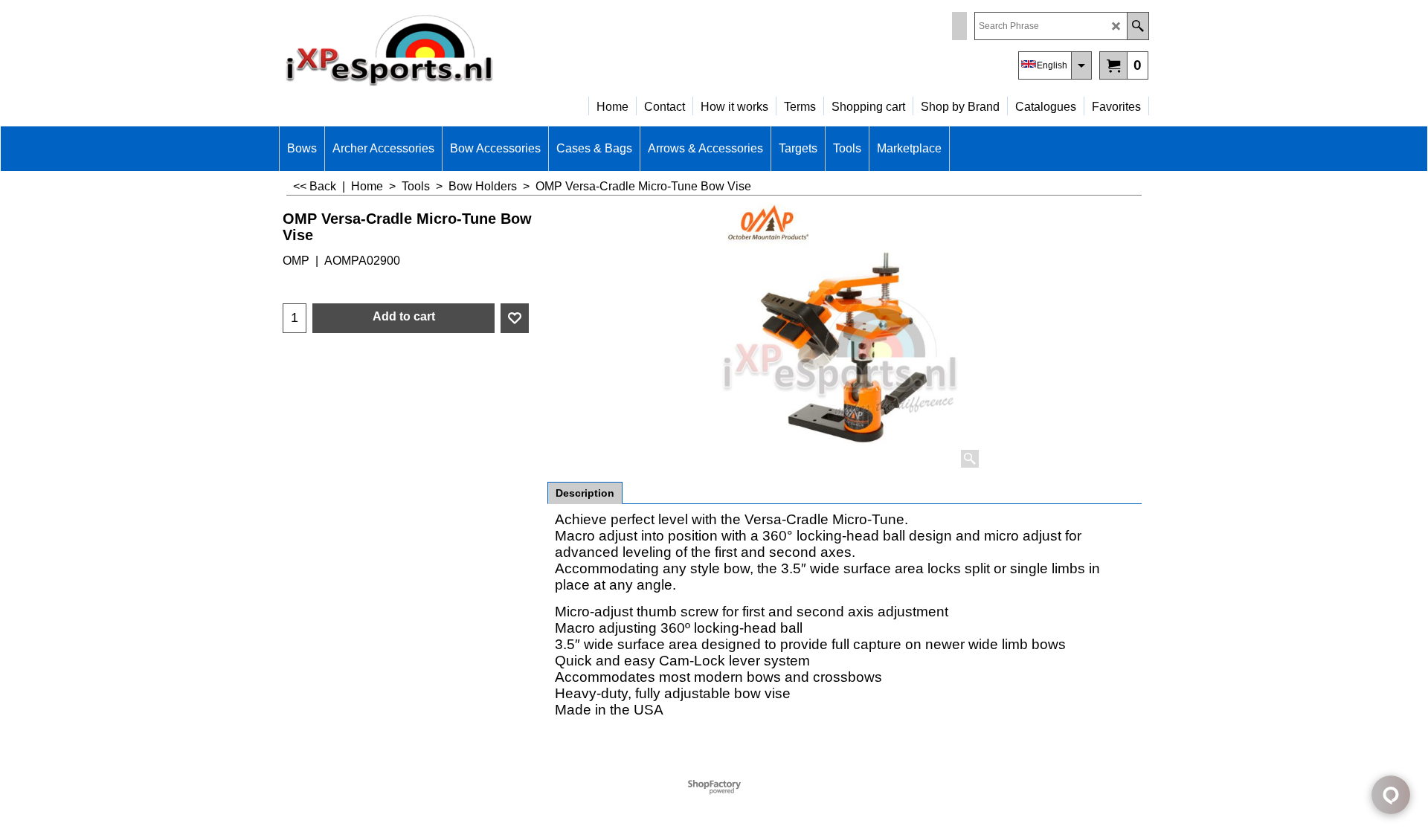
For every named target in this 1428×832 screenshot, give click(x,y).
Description (585, 493)
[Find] (1137, 26)
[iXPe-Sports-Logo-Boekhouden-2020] (409, 49)
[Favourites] (515, 318)
